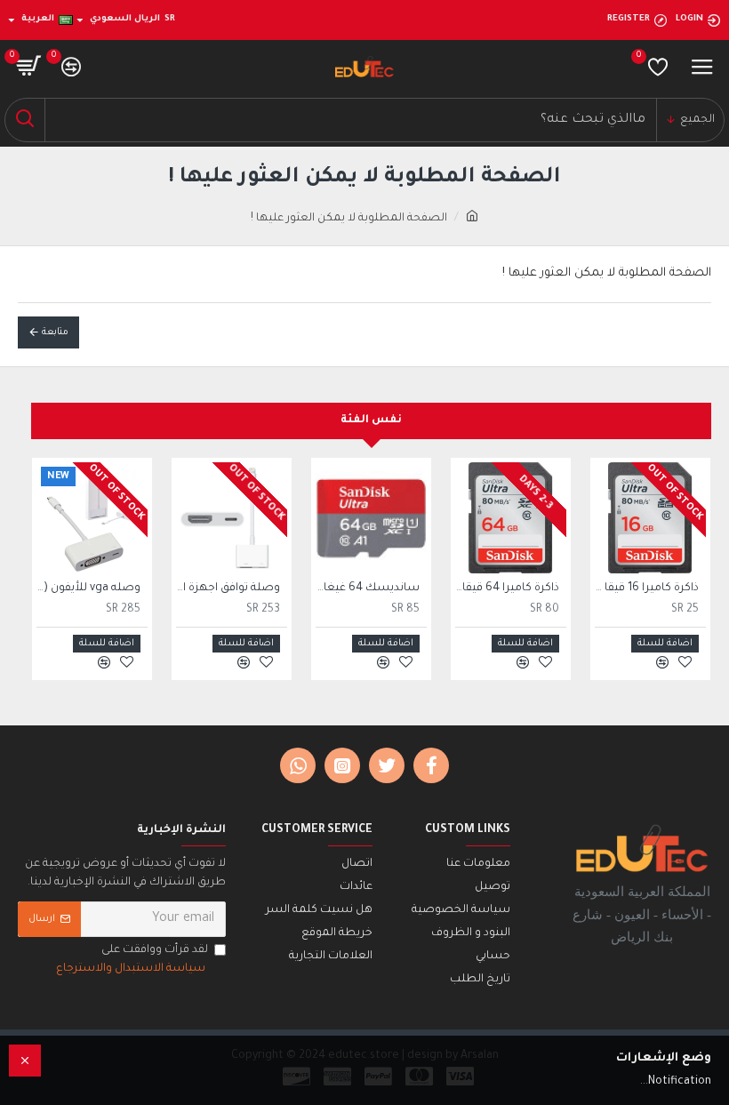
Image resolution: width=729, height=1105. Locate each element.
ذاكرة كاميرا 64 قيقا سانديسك (507, 588)
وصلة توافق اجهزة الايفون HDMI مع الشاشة (228, 588)
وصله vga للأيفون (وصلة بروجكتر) (88, 588)
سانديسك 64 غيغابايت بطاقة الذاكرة (368, 588)
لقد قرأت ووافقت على (132, 959)
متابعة (55, 332)
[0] (658, 66)
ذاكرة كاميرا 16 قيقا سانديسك (647, 588)
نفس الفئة (371, 420)
